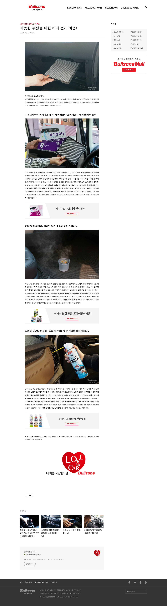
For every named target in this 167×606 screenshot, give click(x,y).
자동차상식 (117, 44)
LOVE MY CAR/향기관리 (30, 24)
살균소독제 (136, 44)
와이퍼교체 (117, 48)
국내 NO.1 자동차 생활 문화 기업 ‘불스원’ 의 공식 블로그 (44, 559)
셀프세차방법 (136, 36)
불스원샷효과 (118, 32)
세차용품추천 (136, 40)
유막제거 (116, 40)
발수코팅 (116, 36)
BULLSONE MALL (130, 8)
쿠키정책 (54, 582)
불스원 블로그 (30, 551)
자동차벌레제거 (137, 48)
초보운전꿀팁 (136, 32)
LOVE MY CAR (74, 8)
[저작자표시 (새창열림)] (34, 495)
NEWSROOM (111, 8)
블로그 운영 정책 (26, 582)
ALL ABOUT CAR (93, 8)
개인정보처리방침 (41, 582)
